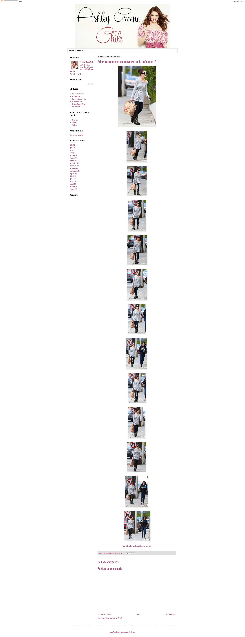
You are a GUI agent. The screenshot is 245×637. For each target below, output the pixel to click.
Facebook (75, 120)
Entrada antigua (171, 614)
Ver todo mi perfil (75, 74)
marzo (72, 155)
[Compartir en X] (130, 553)
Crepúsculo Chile (77, 101)
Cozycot (148, 546)
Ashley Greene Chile (87, 62)
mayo (71, 150)
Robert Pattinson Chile (79, 99)
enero (72, 160)
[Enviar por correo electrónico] (127, 553)
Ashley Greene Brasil (78, 94)
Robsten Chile (76, 107)
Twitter (74, 122)
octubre (72, 168)
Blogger (133, 632)
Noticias (71, 50)
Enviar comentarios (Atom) (114, 618)
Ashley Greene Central (133, 546)
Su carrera (80, 50)
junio (71, 147)
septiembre (73, 171)
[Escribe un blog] (129, 553)
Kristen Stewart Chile (78, 104)
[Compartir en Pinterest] (134, 553)
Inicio (138, 614)
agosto (72, 173)
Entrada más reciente (104, 614)
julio (71, 145)
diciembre (73, 163)
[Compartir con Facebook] (132, 553)
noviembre (73, 166)
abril (71, 153)
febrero (72, 158)
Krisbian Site (76, 96)
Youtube (74, 125)
